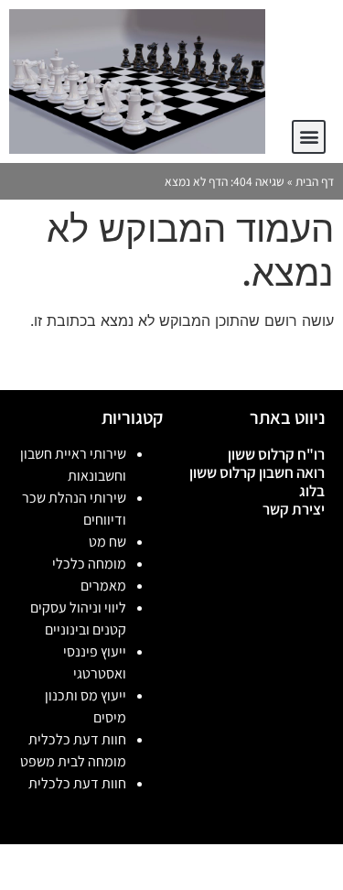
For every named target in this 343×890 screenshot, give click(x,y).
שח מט (107, 541)
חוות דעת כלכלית (77, 783)
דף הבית (314, 181)
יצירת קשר (294, 509)
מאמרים (103, 585)
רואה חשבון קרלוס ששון (257, 472)
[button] (309, 137)
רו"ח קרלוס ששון (276, 454)
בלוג (312, 491)
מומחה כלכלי (89, 563)
